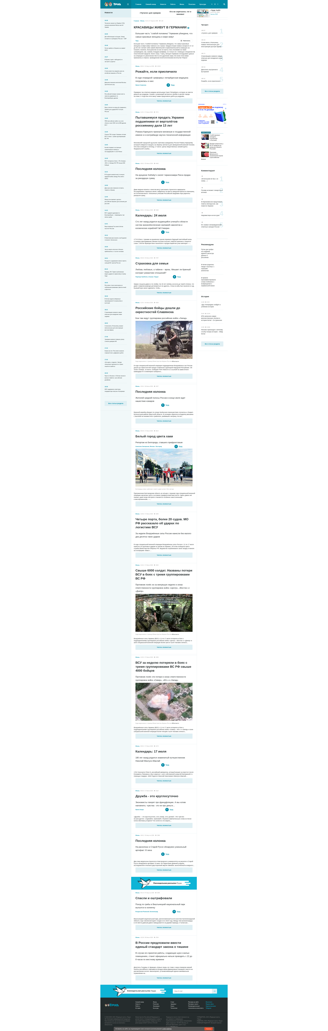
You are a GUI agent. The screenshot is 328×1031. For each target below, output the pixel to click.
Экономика (156, 1006)
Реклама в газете (193, 1004)
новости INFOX (206, 132)
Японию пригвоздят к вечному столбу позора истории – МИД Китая (212, 332)
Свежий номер (151, 4)
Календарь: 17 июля (150, 751)
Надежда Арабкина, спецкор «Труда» (147, 276)
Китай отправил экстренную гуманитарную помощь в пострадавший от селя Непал (113, 149)
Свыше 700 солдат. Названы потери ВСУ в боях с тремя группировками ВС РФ (115, 136)
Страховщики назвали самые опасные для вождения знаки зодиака (113, 314)
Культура (203, 4)
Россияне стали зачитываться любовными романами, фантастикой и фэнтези (115, 287)
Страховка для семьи (151, 263)
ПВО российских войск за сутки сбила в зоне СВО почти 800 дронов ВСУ (115, 123)
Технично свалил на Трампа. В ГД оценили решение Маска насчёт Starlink (114, 25)
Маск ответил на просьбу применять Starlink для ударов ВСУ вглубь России (115, 109)
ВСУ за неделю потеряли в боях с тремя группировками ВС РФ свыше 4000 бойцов (163, 666)
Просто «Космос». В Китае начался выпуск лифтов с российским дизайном (115, 378)
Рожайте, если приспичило (156, 71)
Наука (172, 1006)
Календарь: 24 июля (150, 215)
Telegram (208, 1008)
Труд (172, 85)
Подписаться (214, 991)
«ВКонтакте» (175, 361)
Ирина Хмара (139, 809)
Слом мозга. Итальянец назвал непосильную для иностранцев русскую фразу (114, 328)
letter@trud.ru (174, 1026)
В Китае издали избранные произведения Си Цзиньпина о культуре (113, 301)
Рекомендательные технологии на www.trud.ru (195, 1007)
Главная (138, 4)
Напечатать (186, 40)
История (137, 1008)
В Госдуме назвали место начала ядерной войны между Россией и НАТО (114, 176)
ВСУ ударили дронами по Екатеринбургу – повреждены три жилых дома (114, 215)
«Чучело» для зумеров (150, 13)
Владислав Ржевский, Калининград (146, 911)
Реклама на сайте (193, 1002)
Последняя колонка (150, 169)
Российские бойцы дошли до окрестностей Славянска (157, 310)
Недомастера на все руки (210, 215)
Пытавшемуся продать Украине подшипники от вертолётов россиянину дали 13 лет (159, 121)
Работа (172, 4)
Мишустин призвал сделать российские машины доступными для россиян (116, 201)
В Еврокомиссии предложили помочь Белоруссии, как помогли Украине (211, 204)
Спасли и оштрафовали (153, 898)
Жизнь (182, 4)
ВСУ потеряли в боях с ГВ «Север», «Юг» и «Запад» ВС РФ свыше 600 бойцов (115, 163)
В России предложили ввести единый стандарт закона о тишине (161, 945)
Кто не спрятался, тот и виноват (180, 13)
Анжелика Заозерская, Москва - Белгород (148, 446)
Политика (192, 4)
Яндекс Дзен (210, 1004)
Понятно (208, 1029)
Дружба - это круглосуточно (156, 796)
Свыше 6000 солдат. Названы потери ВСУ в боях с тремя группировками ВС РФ (163, 574)
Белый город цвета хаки (154, 436)
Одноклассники (211, 1006)
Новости (163, 4)
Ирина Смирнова (140, 85)
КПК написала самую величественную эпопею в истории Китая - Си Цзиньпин (211, 318)
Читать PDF (214, 14)
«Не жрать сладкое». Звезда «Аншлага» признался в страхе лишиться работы (114, 364)
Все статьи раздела (115, 403)
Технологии (174, 1008)
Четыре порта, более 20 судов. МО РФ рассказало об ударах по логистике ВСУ (161, 523)
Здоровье (173, 1004)
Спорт (172, 1002)
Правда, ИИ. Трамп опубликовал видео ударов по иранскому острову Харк (115, 274)
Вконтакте (209, 1002)
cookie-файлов (167, 1029)
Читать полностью (164, 101)
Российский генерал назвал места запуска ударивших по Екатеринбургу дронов (115, 96)
